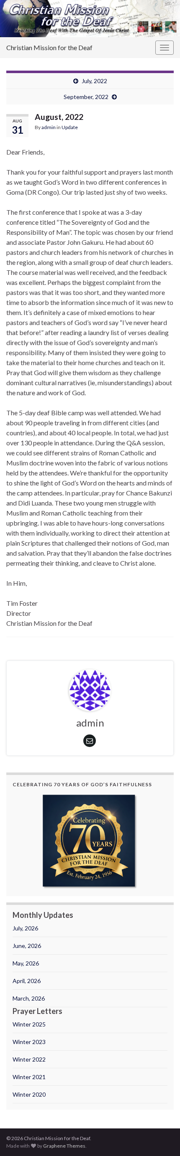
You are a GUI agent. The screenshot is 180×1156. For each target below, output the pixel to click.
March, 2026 (29, 998)
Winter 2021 (29, 1076)
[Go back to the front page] (90, 18)
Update (70, 127)
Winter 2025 (29, 1024)
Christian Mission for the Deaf (49, 47)
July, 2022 (94, 80)
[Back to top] (161, 1137)
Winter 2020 (29, 1094)
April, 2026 (27, 980)
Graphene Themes (64, 1146)
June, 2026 (27, 945)
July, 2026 (25, 928)
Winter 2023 (29, 1041)
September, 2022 (86, 96)
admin (48, 127)
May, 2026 (26, 963)
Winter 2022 (29, 1059)
